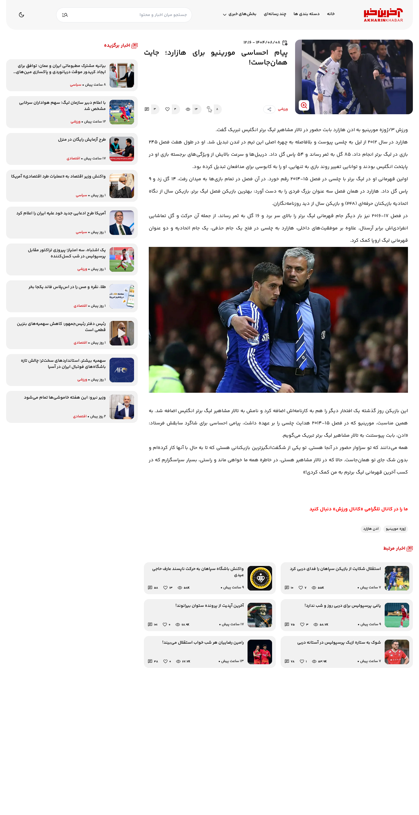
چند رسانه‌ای (275, 14)
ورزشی (283, 109)
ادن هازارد (371, 529)
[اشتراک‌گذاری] (269, 109)
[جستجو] (65, 15)
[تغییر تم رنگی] (21, 14)
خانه (331, 14)
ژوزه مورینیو (396, 529)
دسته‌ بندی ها (307, 14)
